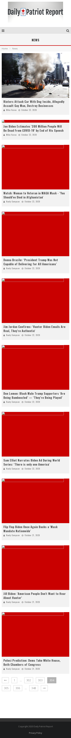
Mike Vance (11, 110)
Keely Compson (13, 201)
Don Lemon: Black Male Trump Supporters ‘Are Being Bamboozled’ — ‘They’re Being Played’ (34, 395)
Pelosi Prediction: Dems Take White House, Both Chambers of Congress (31, 662)
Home (5, 48)
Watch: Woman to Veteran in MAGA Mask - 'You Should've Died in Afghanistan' (34, 195)
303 (40, 680)
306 (18, 688)
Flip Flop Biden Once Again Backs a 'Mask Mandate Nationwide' (30, 529)
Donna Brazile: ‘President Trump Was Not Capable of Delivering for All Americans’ (30, 262)
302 (28, 680)
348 (33, 688)
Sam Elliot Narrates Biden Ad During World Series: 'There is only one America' (31, 462)
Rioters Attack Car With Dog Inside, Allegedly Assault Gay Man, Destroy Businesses (33, 104)
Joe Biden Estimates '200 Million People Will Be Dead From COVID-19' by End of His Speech (33, 128)
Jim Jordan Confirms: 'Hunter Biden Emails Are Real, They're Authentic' (34, 329)
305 (6, 688)
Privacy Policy (35, 733)
